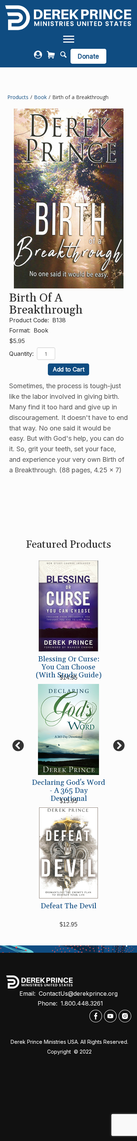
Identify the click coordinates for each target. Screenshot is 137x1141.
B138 (59, 320)
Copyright (59, 1051)
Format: (20, 330)
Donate (88, 56)
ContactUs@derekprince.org (78, 993)
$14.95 (68, 677)
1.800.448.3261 (82, 1003)
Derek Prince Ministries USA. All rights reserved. (69, 1042)
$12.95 (68, 924)
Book (40, 97)
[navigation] (68, 39)
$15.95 (68, 801)
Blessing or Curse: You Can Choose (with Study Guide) (69, 667)
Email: (28, 993)
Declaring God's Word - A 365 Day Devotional (68, 790)
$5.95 (17, 341)
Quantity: (22, 353)
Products (17, 97)
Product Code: (30, 320)
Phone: (48, 1003)
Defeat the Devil (68, 906)
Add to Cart (68, 369)
